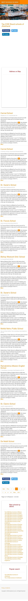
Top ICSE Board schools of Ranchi (13, 551)
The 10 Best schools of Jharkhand (13, 578)
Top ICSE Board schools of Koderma (14, 538)
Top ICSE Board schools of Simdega (14, 557)
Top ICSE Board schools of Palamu (13, 548)
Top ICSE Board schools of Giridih (13, 526)
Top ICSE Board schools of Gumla (13, 529)
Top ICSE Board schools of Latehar (13, 540)
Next (14, 492)
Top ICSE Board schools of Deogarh (13, 515)
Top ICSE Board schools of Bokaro (13, 512)
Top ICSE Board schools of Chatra (13, 513)
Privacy (3, 588)
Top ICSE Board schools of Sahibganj (14, 552)
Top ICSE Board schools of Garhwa (13, 524)
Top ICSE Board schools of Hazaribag (14, 530)
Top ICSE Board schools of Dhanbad (14, 518)
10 (10, 492)
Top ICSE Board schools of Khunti (13, 537)
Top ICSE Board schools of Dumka (13, 520)
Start (4, 489)
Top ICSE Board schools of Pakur (13, 545)
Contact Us (7, 588)
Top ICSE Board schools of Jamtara (13, 535)
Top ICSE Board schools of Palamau (14, 546)
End (19, 492)
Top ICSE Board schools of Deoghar (13, 516)
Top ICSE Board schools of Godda (13, 527)
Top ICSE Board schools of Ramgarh (14, 549)
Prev (8, 489)
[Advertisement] (14, 50)
